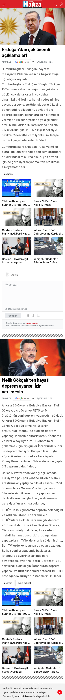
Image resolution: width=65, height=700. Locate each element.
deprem (8, 582)
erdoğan (8, 173)
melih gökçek (24, 582)
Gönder (12, 315)
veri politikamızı (24, 696)
